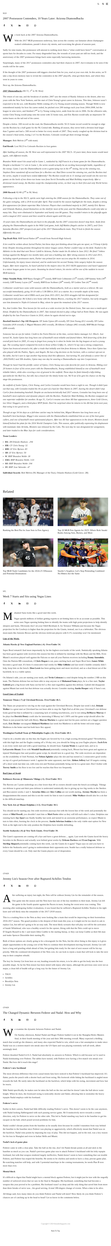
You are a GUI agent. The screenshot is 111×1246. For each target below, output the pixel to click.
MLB (5, 13)
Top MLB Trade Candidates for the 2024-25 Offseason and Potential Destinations (27, 572)
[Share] (4, 25)
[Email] (27, 25)
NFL (4, 591)
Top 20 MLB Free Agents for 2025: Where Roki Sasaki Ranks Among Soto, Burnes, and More (82, 531)
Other (6, 874)
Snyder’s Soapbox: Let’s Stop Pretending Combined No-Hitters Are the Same (81, 572)
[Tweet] (12, 25)
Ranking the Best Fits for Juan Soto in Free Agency (26, 530)
